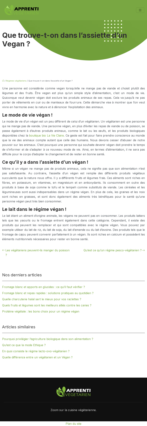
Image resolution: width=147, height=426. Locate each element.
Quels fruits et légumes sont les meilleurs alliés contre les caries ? (46, 305)
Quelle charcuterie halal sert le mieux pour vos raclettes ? (41, 299)
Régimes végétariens (16, 81)
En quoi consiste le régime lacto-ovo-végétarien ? (36, 351)
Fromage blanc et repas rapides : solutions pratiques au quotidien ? (48, 293)
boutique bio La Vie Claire (46, 135)
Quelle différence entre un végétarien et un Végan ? (37, 357)
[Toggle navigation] (140, 10)
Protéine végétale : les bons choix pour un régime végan (40, 311)
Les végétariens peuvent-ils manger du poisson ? (37, 252)
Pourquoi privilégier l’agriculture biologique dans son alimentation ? (47, 339)
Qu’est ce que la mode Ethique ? (24, 345)
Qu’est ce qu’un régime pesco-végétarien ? (113, 250)
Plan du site (73, 423)
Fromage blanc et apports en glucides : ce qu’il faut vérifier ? (43, 287)
